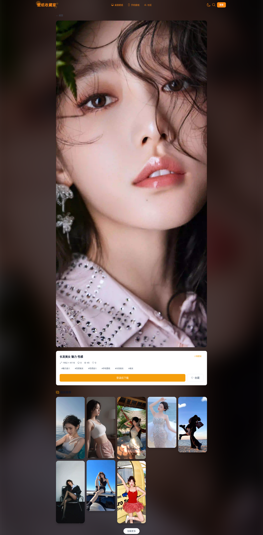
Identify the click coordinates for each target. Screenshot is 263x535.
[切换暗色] (209, 5)
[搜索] (214, 5)
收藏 (197, 377)
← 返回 (59, 15)
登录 (221, 4)
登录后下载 (122, 377)
